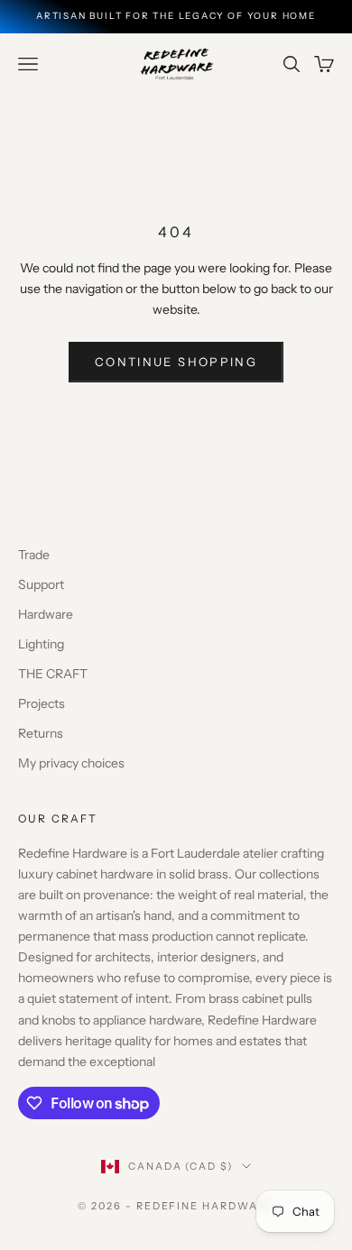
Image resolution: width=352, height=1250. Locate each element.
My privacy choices (71, 763)
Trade (34, 555)
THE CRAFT (53, 674)
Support (41, 584)
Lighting (41, 644)
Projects (41, 703)
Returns (40, 733)
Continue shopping (176, 361)
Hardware (45, 614)
